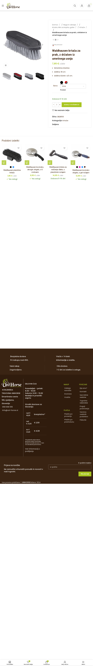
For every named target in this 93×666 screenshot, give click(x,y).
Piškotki (83, 420)
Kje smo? (83, 388)
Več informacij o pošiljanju (32, 450)
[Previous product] (53, 40)
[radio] (61, 82)
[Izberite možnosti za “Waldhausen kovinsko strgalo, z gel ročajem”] (73, 162)
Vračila (67, 397)
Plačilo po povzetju (68, 415)
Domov (55, 25)
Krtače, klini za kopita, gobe (63, 27)
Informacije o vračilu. (65, 360)
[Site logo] (13, 5)
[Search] (74, 5)
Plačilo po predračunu (69, 420)
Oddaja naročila (67, 389)
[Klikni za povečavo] (5, 65)
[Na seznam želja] (18, 148)
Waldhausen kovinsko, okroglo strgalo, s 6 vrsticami (35, 169)
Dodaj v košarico (71, 105)
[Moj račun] (81, 5)
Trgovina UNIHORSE (84, 402)
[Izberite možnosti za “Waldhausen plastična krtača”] (4, 162)
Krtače (82, 27)
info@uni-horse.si (10, 410)
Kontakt (83, 391)
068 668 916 (7, 407)
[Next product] (58, 40)
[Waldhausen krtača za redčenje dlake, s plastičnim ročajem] (58, 154)
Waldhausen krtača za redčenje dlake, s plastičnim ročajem (58, 169)
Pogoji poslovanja (84, 407)
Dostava (68, 394)
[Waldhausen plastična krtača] (12, 154)
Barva (55, 86)
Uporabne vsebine (84, 396)
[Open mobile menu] (3, 5)
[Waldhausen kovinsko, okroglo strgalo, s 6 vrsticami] (35, 154)
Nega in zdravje (69, 25)
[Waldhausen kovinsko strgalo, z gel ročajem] (81, 154)
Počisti (63, 90)
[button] (4, 44)
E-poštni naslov (84, 463)
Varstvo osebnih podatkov (84, 414)
